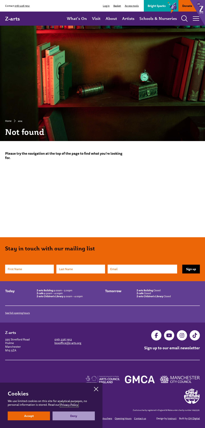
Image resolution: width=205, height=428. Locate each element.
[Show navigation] (196, 18)
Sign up (191, 269)
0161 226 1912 (22, 6)
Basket (117, 6)
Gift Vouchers (104, 418)
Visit (96, 18)
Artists (128, 18)
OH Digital (194, 418)
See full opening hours (17, 313)
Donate (187, 6)
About (111, 18)
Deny (73, 416)
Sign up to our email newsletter (172, 348)
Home (8, 121)
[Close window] (96, 389)
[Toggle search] (184, 18)
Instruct (172, 418)
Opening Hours (123, 418)
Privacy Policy (69, 404)
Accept (29, 416)
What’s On (77, 18)
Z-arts (12, 18)
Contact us (140, 418)
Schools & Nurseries (158, 18)
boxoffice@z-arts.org (67, 343)
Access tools (132, 6)
